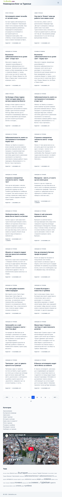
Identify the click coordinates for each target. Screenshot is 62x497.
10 (37, 397)
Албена (8, 473)
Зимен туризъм (38, 13)
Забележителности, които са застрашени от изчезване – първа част (16, 139)
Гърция (39, 473)
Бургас (16, 473)
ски (29, 482)
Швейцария (22, 476)
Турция (5, 476)
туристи (52, 482)
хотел (14, 486)
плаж (4, 482)
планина (12, 482)
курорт (19, 479)
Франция (9, 476)
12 (45, 397)
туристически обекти (7, 486)
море (39, 479)
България (23, 473)
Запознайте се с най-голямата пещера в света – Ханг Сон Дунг (15, 327)
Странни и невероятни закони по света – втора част (43, 139)
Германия (35, 473)
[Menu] (58, 2)
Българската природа (9, 413)
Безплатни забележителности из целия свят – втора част (16, 57)
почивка (18, 482)
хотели (18, 486)
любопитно (28, 479)
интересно (10, 479)
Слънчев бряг (51, 473)
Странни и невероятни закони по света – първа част (14, 180)
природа (24, 482)
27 (31, 401)
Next (55, 397)
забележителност (31, 476)
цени (22, 486)
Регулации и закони (9, 427)
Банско (12, 473)
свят (27, 482)
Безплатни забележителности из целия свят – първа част (45, 57)
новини (52, 479)
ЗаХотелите (6, 415)
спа (39, 482)
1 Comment (37, 202)
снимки (34, 482)
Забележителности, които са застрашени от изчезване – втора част (45, 99)
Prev (7, 397)
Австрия (4, 473)
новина (47, 479)
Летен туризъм (9, 13)
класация (15, 479)
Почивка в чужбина (39, 51)
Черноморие (15, 476)
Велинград (30, 473)
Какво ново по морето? (10, 421)
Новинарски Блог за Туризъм (17, 4)
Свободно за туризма (11, 51)
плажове (7, 482)
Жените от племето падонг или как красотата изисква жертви (15, 254)
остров (56, 479)
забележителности (46, 476)
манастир (34, 479)
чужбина (28, 486)
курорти (23, 479)
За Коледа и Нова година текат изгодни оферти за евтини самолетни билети (15, 99)
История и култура (9, 419)
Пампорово (44, 473)
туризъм (45, 482)
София (55, 473)
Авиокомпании (7, 411)
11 (41, 397)
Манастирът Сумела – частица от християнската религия (44, 327)
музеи (42, 479)
